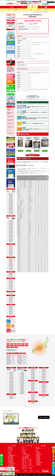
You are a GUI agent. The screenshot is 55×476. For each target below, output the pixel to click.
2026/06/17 (10, 133)
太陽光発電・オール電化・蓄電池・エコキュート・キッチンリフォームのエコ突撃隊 (16, 0)
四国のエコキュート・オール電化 (26, 463)
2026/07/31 (10, 116)
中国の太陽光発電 (10, 460)
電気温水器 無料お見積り (25, 457)
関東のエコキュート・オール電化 (26, 460)
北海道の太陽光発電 (11, 466)
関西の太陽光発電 (10, 456)
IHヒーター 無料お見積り (25, 456)
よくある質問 (45, 9)
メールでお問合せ (46, 0)
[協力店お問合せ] (10, 147)
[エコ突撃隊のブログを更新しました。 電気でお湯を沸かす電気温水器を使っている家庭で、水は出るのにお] (11, 420)
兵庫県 (39, 149)
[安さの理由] (10, 78)
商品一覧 (31, 9)
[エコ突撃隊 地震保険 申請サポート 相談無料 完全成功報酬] (10, 104)
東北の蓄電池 (38, 463)
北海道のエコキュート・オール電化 (27, 468)
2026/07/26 (10, 120)
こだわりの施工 (10, 450)
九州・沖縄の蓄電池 (39, 462)
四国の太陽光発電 (10, 461)
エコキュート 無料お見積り (26, 455)
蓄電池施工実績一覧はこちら (32, 155)
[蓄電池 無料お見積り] (53, 460)
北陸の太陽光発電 (10, 462)
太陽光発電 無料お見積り (11, 455)
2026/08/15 (10, 109)
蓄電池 (18, 147)
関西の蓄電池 (38, 455)
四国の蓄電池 (38, 460)
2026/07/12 (10, 123)
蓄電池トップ (10, 9)
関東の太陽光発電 (10, 457)
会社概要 (41, 0)
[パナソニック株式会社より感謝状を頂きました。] (10, 177)
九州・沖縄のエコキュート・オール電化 (27, 466)
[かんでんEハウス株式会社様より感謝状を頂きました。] (10, 187)
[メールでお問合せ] (53, 474)
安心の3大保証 (10, 449)
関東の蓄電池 (38, 456)
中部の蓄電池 (38, 457)
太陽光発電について (11, 448)
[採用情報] (10, 141)
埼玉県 (47, 147)
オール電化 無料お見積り (25, 454)
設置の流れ (38, 9)
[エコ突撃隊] (12, 4)
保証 (24, 9)
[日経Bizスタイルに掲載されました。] (10, 167)
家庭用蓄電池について (17, 9)
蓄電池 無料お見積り (39, 454)
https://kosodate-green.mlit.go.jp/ (32, 58)
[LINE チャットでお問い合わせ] (1, 465)
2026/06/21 (9, 129)
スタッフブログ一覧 (11, 135)
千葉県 (22, 147)
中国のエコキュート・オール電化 (26, 462)
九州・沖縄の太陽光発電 (11, 463)
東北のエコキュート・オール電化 (26, 467)
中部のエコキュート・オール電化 (26, 461)
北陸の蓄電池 (38, 461)
